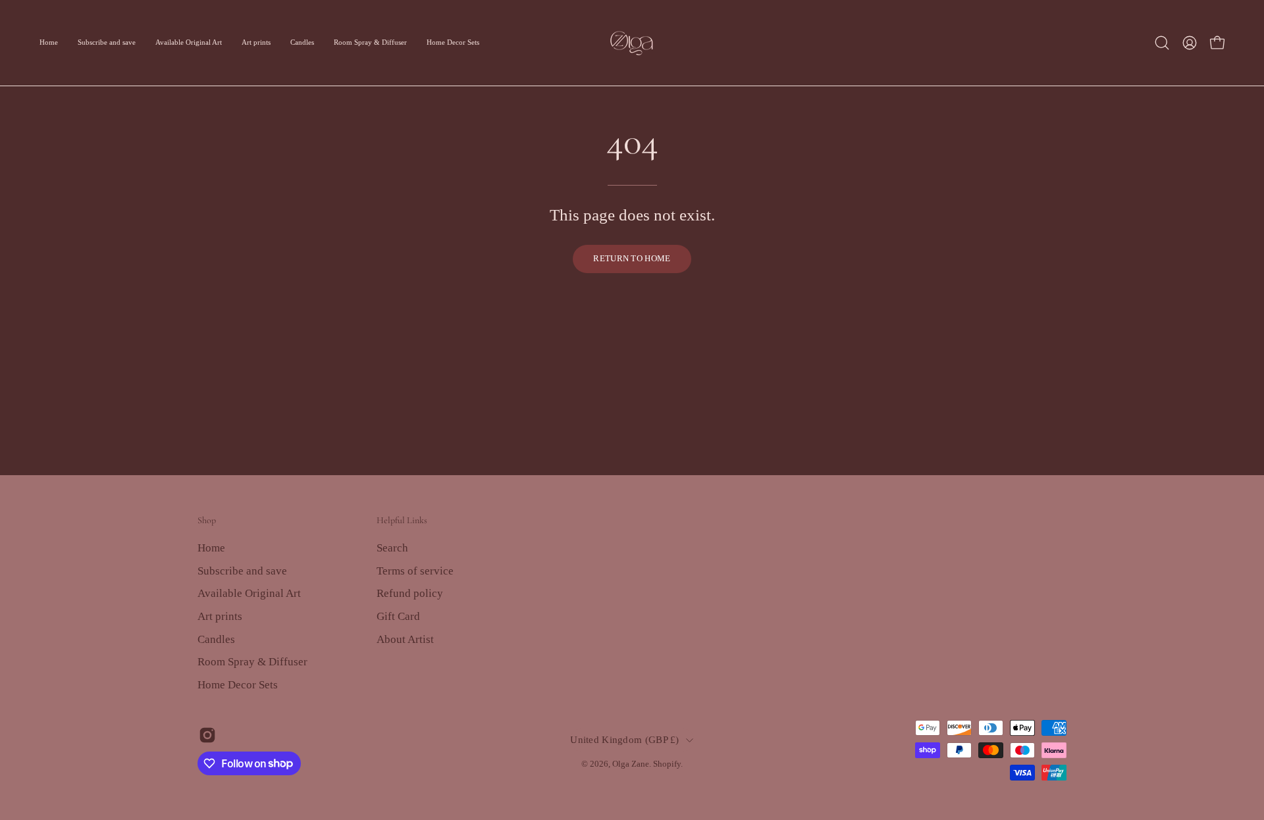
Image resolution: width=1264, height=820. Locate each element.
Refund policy (410, 593)
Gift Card (398, 615)
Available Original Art (249, 593)
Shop (207, 520)
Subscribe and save (242, 570)
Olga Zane (630, 764)
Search (392, 548)
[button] (1162, 43)
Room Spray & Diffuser (252, 661)
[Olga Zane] (632, 43)
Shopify (667, 764)
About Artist (405, 638)
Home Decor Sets (238, 684)
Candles (216, 638)
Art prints (220, 615)
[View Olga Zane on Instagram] (207, 735)
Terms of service (415, 570)
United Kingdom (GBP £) (624, 739)
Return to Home (631, 258)
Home (211, 548)
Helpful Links (402, 520)
